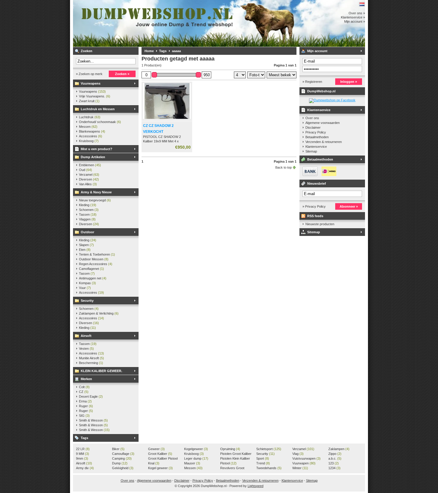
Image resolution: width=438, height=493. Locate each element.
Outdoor (87, 232)
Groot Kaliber (160, 453)
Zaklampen (339, 449)
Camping (122, 458)
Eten (85, 249)
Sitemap (311, 151)
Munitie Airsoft (91, 358)
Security (87, 300)
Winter (300, 468)
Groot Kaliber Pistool (163, 459)
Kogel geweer (160, 468)
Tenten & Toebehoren (97, 254)
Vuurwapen (304, 463)
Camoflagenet (91, 268)
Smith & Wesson (93, 420)
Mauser (192, 463)
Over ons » (357, 13)
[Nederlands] (362, 4)
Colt (84, 387)
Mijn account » (354, 21)
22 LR (83, 449)
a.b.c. (334, 458)
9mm (82, 458)
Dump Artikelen (93, 157)
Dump (120, 463)
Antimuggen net (92, 278)
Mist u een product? (96, 149)
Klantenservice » (353, 17)
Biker (118, 449)
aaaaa (176, 51)
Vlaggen (87, 219)
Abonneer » (349, 206)
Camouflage (123, 453)
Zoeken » (122, 74)
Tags (84, 438)
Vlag (298, 453)
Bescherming (91, 363)
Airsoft (86, 336)
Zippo (334, 453)
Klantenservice (318, 110)
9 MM (82, 453)
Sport (262, 458)
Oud (85, 170)
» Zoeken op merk (89, 74)
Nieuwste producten (319, 224)
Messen (88, 126)
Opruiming (230, 449)
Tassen (88, 214)
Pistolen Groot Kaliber (235, 454)
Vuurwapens (90, 83)
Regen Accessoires (95, 264)
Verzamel (89, 174)
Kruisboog (89, 141)
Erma (85, 401)
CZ (83, 392)
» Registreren (312, 81)
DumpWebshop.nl (152, 23)
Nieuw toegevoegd (95, 200)
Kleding (87, 205)
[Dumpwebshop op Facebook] (332, 100)
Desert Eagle (91, 396)
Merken (86, 379)
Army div (85, 468)
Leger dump (196, 458)
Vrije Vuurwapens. (94, 96)
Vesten (86, 348)
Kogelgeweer (196, 449)
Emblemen (90, 165)
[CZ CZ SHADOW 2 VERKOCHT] (167, 119)
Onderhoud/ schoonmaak (100, 122)
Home (149, 51)
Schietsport (268, 449)
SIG (84, 415)
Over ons (312, 118)
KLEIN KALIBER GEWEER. (101, 371)
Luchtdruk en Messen (98, 109)
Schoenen (89, 209)
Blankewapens (92, 131)
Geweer (156, 449)
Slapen (86, 245)
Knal (153, 463)
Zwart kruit (89, 101)
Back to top (283, 167)
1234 (334, 468)
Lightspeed (255, 486)
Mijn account (317, 51)
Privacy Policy (315, 132)
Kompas (87, 283)
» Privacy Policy (314, 206)
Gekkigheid (122, 468)
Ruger (86, 406)
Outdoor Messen (93, 259)
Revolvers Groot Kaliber (232, 468)
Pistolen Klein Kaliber (235, 459)
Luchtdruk (89, 117)
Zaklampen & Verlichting (99, 313)
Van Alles (88, 184)
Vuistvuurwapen (306, 458)
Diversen (89, 179)
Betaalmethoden (317, 137)
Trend (263, 463)
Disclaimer (313, 127)
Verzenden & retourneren (323, 142)
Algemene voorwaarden (322, 123)
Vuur (85, 288)
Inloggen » (348, 81)
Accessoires (90, 136)
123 (333, 463)
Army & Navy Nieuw (96, 192)
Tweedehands (269, 468)
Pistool (228, 463)
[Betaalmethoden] (317, 175)
